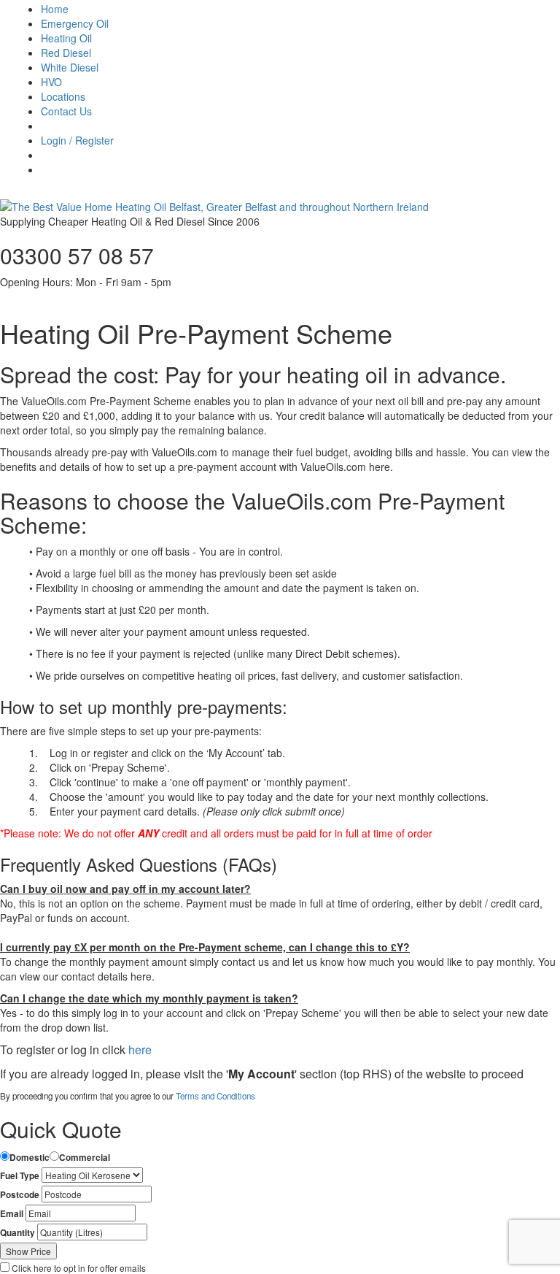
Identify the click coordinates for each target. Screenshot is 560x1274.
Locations (63, 96)
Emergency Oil (75, 23)
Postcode (19, 1195)
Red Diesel (66, 52)
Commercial (84, 1157)
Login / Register (77, 140)
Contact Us (66, 111)
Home (55, 8)
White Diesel (69, 67)
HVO (51, 81)
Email (11, 1214)
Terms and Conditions (215, 1096)
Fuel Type (19, 1176)
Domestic (29, 1157)
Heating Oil (66, 38)
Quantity (17, 1233)
